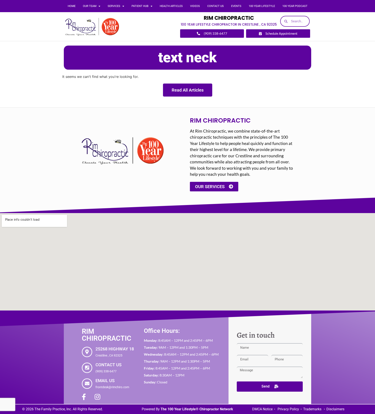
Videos (195, 6)
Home (72, 6)
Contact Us (215, 6)
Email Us (105, 380)
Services (114, 6)
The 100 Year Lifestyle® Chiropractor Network (197, 409)
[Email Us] (87, 383)
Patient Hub (140, 6)
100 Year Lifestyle (262, 6)
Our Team (89, 6)
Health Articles (171, 6)
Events (236, 6)
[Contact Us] (87, 368)
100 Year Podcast (295, 6)
